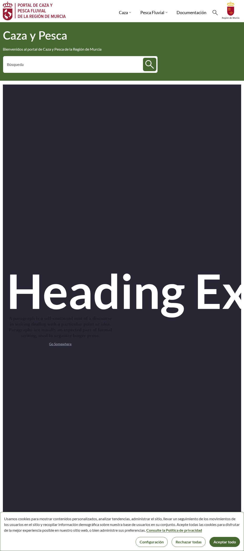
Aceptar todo (225, 542)
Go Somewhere (60, 344)
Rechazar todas (189, 542)
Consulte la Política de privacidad (174, 530)
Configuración (152, 542)
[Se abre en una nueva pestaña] (230, 9)
